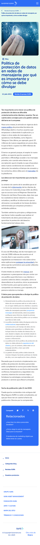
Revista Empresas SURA (11, 11)
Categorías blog (11, 464)
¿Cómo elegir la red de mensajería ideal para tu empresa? (18, 430)
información (17, 187)
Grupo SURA (8, 492)
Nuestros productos (12, 475)
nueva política (6, 127)
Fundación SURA (10, 501)
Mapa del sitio (9, 510)
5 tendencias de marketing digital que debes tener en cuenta (19, 437)
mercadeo (32, 171)
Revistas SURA (10, 469)
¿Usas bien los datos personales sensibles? (17, 423)
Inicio (7, 458)
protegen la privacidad (25, 262)
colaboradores (10, 324)
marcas (26, 272)
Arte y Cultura (10, 506)
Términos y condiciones (14, 515)
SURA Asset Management (14, 496)
